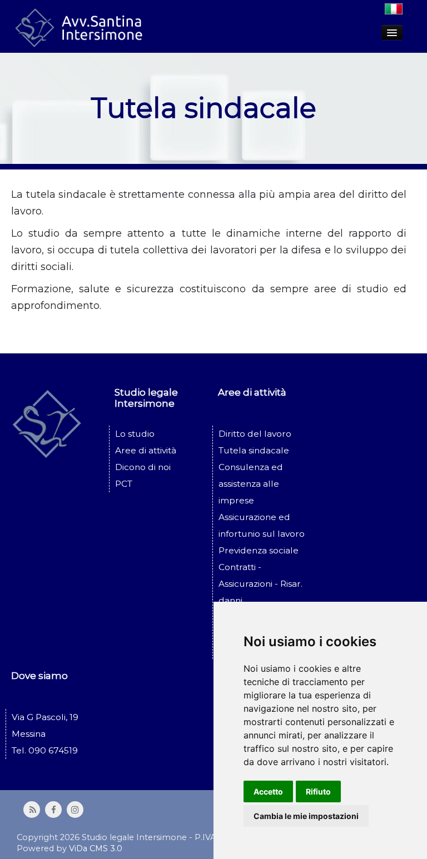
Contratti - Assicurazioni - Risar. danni (260, 584)
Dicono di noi (143, 467)
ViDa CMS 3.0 (95, 848)
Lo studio (135, 433)
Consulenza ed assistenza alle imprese (251, 484)
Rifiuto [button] (318, 791)
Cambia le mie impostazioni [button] (306, 816)
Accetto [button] (268, 791)
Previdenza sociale (259, 550)
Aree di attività (145, 450)
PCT (123, 483)
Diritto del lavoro (255, 433)
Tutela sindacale (254, 450)
